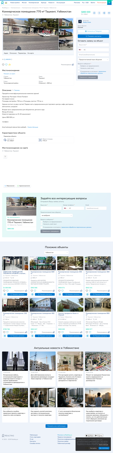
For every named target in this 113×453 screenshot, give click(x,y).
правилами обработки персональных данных (93, 72)
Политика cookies (63, 441)
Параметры (22, 53)
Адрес (6, 53)
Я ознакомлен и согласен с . (93, 72)
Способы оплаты (35, 443)
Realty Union (87, 22)
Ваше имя (44, 205)
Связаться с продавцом (88, 77)
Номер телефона (69, 205)
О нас (31, 439)
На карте (30, 53)
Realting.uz (5, 8)
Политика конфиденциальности (68, 439)
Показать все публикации (56, 426)
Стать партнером (35, 437)
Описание (13, 53)
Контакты (33, 441)
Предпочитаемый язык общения (51, 212)
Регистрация (101, 3)
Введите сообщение (84, 64)
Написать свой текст (87, 68)
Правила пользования (64, 437)
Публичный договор (64, 443)
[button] (6, 2)
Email (87, 205)
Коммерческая (15, 8)
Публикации (34, 435)
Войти (93, 3)
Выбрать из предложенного (89, 66)
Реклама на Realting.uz (65, 435)
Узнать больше (103, 444)
